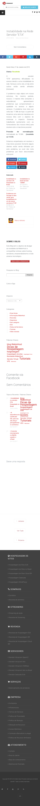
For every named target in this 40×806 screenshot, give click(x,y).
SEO (11, 325)
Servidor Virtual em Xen (17, 662)
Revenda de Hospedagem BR (19, 637)
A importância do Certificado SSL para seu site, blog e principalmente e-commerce (15, 419)
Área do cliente (30, 7)
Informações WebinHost (17, 315)
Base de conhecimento (17, 760)
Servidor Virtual (12, 359)
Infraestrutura (14, 708)
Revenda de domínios (16, 600)
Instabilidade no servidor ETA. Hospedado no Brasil (15, 402)
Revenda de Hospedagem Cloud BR (20, 642)
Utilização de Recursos (17, 725)
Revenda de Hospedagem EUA (20, 633)
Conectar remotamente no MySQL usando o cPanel (14, 435)
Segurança (13, 320)
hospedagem (13, 352)
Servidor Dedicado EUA (17, 674)
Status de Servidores (22, 38)
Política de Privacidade (17, 716)
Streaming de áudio (16, 613)
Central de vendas (12, 7)
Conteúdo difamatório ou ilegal (20, 733)
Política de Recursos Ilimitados (20, 738)
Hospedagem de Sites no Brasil (20, 569)
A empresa (13, 703)
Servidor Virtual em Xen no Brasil (20, 670)
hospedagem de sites (15, 354)
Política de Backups (16, 720)
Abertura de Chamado (16, 764)
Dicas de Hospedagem (15, 348)
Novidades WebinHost (15, 356)
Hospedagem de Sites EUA (18, 565)
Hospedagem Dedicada (17, 578)
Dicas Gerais (14, 313)
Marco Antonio (20, 220)
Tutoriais (12, 329)
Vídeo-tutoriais (14, 331)
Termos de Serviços (16, 712)
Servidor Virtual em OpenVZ (18, 657)
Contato (12, 751)
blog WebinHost (14, 344)
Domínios (12, 595)
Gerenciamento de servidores (19, 688)
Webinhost (13, 361)
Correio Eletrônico (15, 729)
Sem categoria (14, 322)
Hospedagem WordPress (18, 582)
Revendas (13, 318)
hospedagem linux (28, 354)
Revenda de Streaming (17, 617)
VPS (8, 361)
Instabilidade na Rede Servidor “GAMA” (25, 180)
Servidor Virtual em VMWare (19, 666)
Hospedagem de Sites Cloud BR (20, 573)
